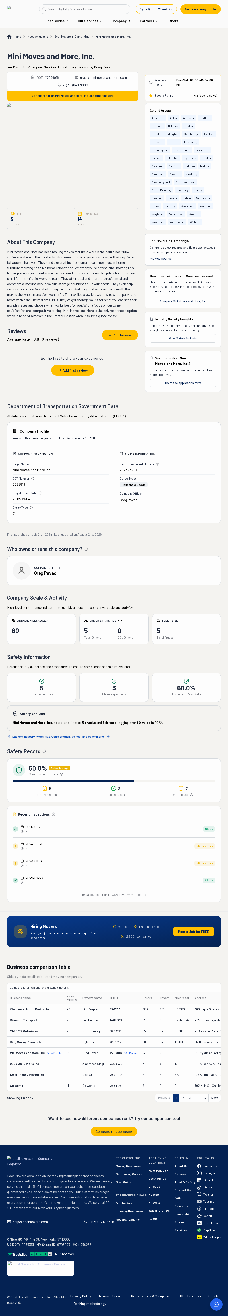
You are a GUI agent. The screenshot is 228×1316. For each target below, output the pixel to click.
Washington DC (159, 1210)
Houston (155, 1194)
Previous (164, 1098)
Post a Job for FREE (193, 931)
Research (181, 1206)
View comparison (161, 258)
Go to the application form (183, 383)
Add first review (75, 370)
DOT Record (131, 1052)
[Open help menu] (216, 1304)
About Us (181, 1166)
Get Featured (125, 1203)
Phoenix (154, 1202)
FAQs (178, 1198)
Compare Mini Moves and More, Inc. (183, 301)
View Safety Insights (183, 338)
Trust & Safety (185, 1182)
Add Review (122, 335)
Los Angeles (157, 1178)
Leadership (182, 1214)
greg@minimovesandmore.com (103, 77)
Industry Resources (129, 1211)
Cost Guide (123, 1182)
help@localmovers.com (30, 1221)
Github (213, 1296)
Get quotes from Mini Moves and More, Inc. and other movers (73, 95)
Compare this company (114, 1131)
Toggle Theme (10, 1313)
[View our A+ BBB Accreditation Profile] (40, 1268)
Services (181, 1230)
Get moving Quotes (129, 1174)
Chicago (154, 1186)
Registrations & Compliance (152, 1296)
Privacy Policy (80, 1296)
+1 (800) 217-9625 (158, 9)
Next (214, 1098)
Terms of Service (111, 1296)
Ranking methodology (90, 1304)
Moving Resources (128, 1166)
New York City (158, 1170)
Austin (153, 1218)
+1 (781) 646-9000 (75, 85)
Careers (180, 1174)
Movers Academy (128, 1219)
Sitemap (180, 1222)
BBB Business (190, 1296)
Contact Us (183, 1190)
